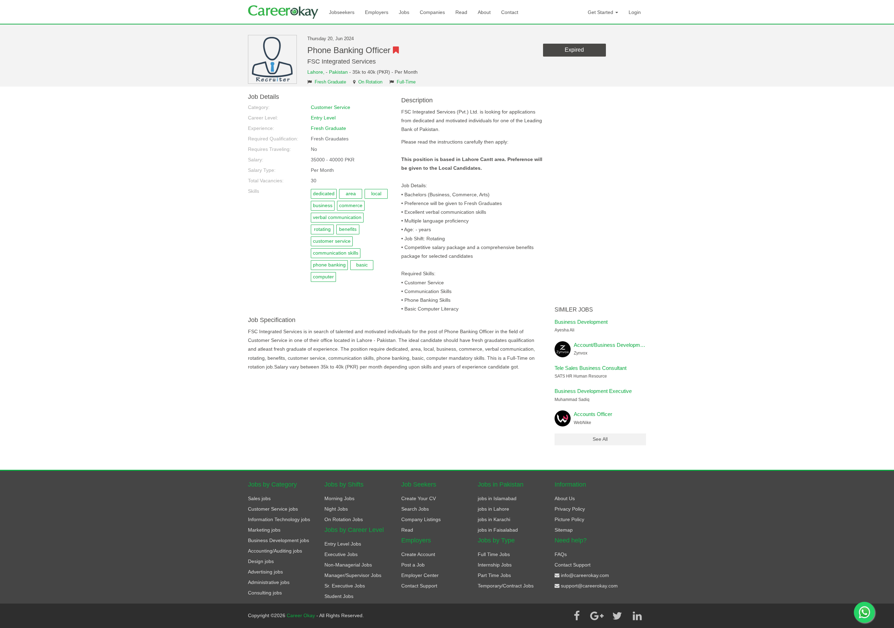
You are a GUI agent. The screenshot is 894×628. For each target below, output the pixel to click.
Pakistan (338, 72)
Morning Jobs (339, 498)
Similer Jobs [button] (574, 310)
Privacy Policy (570, 509)
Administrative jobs (269, 582)
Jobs (404, 12)
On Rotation (370, 82)
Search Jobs (415, 509)
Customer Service (330, 107)
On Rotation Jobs (343, 519)
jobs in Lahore (493, 509)
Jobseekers (341, 12)
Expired (574, 50)
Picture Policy (569, 519)
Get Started (601, 12)
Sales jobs (259, 498)
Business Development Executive (593, 391)
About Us (565, 498)
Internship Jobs (495, 565)
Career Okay (301, 615)
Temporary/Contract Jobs (506, 586)
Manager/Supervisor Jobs (352, 575)
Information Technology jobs (279, 519)
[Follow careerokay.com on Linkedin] (637, 616)
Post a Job (413, 565)
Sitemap (564, 530)
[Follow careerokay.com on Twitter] (617, 616)
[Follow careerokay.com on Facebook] (576, 616)
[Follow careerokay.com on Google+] (597, 616)
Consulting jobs (265, 593)
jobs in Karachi (494, 519)
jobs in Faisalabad (498, 530)
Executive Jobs (341, 554)
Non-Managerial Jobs (348, 565)
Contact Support (419, 586)
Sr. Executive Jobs (344, 586)
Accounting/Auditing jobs (275, 551)
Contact (509, 12)
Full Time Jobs (494, 554)
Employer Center (420, 575)
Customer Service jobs (273, 509)
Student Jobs (338, 596)
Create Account (418, 554)
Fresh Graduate (330, 82)
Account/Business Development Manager (621, 345)
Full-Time (406, 82)
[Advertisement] (600, 198)
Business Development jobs (278, 540)
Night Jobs (336, 509)
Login (635, 12)
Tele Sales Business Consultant (590, 368)
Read (461, 12)
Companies (432, 12)
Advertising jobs (265, 572)
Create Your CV (418, 498)
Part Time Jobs (494, 575)
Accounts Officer (593, 414)
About (484, 12)
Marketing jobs (264, 530)
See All (600, 439)
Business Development (581, 322)
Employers (376, 12)
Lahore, (316, 72)
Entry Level (323, 118)
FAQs (561, 554)
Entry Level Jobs (342, 544)
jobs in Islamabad (497, 498)
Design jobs (261, 561)
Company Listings (421, 519)
